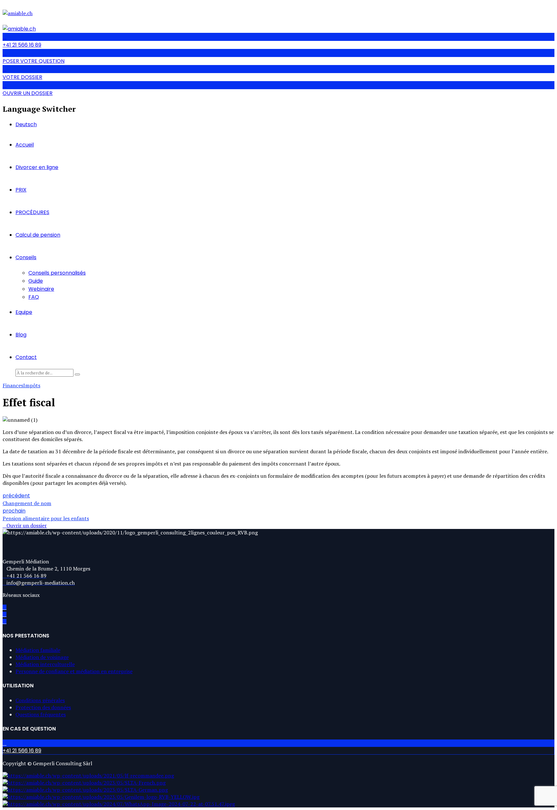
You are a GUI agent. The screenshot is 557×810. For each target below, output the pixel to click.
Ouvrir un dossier (26, 525)
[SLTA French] (84, 782)
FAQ (33, 297)
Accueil (24, 144)
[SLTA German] (85, 789)
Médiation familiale (37, 650)
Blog (20, 334)
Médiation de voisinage (42, 657)
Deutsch (26, 124)
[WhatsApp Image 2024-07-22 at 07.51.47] (119, 803)
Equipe (23, 312)
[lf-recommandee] (88, 775)
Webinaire (41, 289)
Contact (26, 357)
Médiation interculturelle (45, 664)
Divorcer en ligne (36, 167)
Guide (35, 281)
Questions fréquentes (40, 714)
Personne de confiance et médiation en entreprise (73, 671)
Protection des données (43, 707)
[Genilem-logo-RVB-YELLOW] (101, 796)
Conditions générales (40, 700)
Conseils (25, 257)
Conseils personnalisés (57, 273)
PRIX (20, 189)
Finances (13, 385)
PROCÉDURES (32, 212)
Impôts (31, 385)
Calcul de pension (37, 235)
